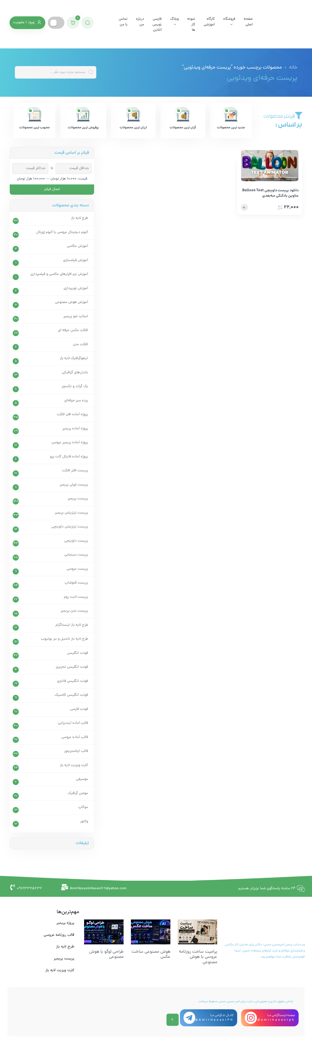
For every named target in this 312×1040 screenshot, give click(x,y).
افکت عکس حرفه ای (73, 330)
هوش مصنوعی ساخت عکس (151, 954)
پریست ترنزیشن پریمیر (71, 513)
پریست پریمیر (78, 499)
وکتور (84, 821)
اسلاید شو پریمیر (75, 316)
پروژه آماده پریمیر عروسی (69, 442)
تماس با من (123, 22)
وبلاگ (174, 19)
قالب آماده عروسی (74, 737)
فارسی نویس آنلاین (157, 24)
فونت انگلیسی (77, 653)
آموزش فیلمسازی (75, 260)
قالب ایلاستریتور (76, 751)
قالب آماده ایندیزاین (73, 723)
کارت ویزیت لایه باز (74, 765)
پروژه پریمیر (65, 923)
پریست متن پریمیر (74, 611)
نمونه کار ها (191, 24)
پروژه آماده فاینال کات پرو (69, 457)
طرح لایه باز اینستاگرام (72, 625)
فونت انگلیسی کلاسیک (71, 695)
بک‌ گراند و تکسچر (75, 386)
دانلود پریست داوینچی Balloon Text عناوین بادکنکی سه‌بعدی (270, 193)
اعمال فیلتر (52, 189)
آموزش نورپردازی (76, 288)
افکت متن (80, 344)
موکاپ (83, 807)
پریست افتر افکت (75, 471)
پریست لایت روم (76, 597)
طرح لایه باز (79, 218)
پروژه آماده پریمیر (75, 429)
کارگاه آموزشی (209, 22)
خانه (293, 67)
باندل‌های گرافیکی (75, 372)
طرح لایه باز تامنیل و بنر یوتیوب (64, 639)
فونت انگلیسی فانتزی (72, 681)
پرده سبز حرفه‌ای (76, 401)
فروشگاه (229, 19)
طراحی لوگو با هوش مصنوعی (106, 954)
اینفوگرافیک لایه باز (74, 358)
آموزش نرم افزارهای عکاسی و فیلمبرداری (59, 274)
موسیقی (82, 779)
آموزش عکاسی (77, 246)
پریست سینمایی (76, 555)
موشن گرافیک (78, 793)
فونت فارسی (79, 709)
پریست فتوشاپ (76, 583)
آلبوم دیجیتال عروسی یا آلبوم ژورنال (62, 232)
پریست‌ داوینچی (76, 541)
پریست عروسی (77, 569)
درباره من (140, 22)
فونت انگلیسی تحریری (72, 667)
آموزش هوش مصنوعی (71, 302)
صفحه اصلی (248, 22)
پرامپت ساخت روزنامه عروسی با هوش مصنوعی (198, 957)
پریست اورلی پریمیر (74, 485)
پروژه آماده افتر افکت (72, 414)
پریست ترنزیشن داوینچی (69, 527)
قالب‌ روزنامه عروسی (59, 935)
